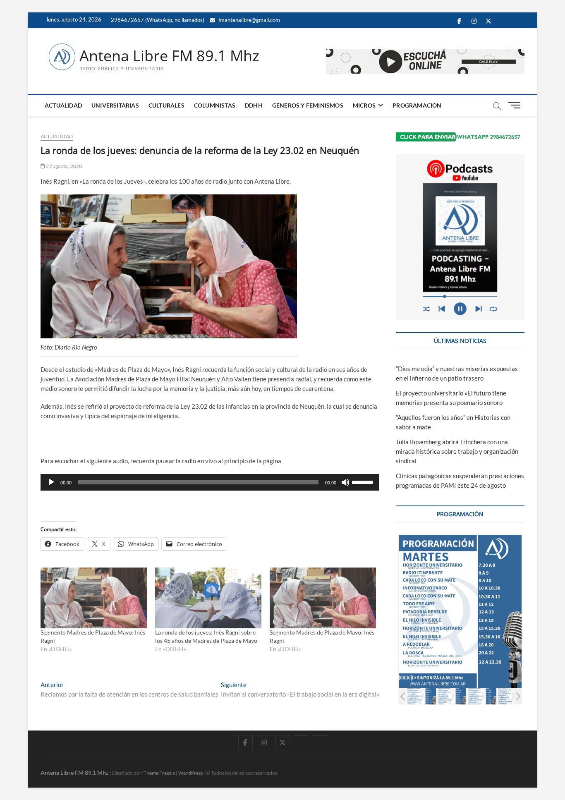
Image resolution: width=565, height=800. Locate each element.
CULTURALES (166, 105)
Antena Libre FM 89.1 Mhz (169, 56)
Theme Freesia (159, 773)
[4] (512, 696)
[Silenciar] (345, 482)
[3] (481, 696)
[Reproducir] (51, 482)
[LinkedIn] (301, 735)
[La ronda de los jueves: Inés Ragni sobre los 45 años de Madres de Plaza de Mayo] (208, 598)
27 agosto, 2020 (63, 166)
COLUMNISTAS (214, 105)
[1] (421, 696)
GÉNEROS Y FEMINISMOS (307, 105)
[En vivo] (320, 735)
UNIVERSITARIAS (115, 105)
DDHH (254, 105)
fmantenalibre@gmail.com (248, 20)
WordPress (190, 773)
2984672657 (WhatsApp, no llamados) (157, 20)
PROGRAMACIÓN (417, 105)
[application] (210, 482)
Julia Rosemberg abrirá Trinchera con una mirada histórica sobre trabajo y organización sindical (457, 451)
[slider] (363, 481)
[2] (451, 696)
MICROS (364, 105)
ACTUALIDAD (63, 105)
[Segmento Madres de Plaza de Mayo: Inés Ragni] (94, 598)
